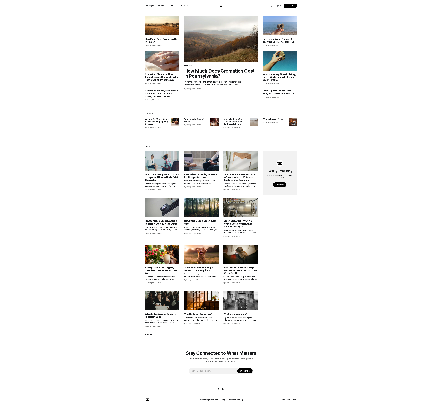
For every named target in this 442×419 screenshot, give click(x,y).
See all (148, 334)
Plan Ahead (172, 6)
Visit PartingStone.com (208, 399)
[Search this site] (270, 6)
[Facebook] (223, 389)
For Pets (160, 6)
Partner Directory (236, 399)
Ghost (294, 399)
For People (149, 6)
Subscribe (290, 6)
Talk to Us (184, 6)
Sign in (278, 6)
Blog (223, 399)
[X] (219, 389)
